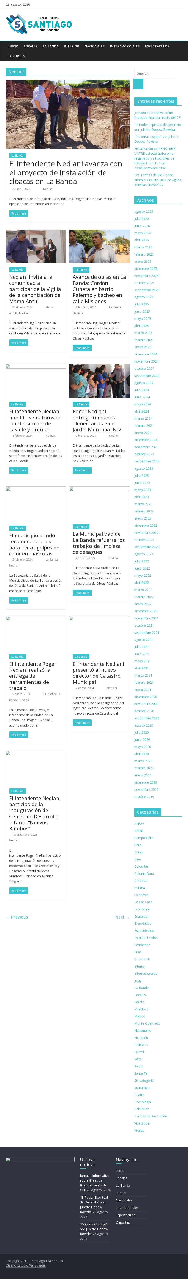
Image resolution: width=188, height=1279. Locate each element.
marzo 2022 (143, 589)
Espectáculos (157, 46)
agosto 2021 (143, 639)
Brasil (138, 830)
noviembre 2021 (146, 618)
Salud (138, 1066)
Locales (30, 46)
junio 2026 (142, 226)
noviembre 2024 (146, 361)
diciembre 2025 (145, 268)
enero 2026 (142, 261)
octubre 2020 (144, 711)
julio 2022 (141, 561)
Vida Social (142, 1123)
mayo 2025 (142, 318)
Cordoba (140, 880)
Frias (137, 952)
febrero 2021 (144, 682)
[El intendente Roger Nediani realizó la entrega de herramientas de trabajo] (36, 619)
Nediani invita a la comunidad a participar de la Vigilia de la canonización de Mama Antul (35, 289)
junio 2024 (142, 397)
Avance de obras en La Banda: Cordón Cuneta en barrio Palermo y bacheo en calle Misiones (99, 289)
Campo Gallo (144, 838)
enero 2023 (142, 518)
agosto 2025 (143, 297)
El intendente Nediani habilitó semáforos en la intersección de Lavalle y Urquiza (35, 420)
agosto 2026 (143, 211)
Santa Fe (140, 1073)
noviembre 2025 (146, 275)
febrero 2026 (144, 254)
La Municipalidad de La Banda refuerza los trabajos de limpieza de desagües (99, 542)
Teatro (139, 1095)
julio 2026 (141, 218)
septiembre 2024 (146, 375)
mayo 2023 (142, 490)
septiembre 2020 (146, 718)
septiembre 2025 (146, 290)
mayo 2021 (142, 661)
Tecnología (142, 1102)
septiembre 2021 (146, 632)
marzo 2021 (143, 675)
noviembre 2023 (146, 447)
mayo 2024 (142, 404)
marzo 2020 (143, 761)
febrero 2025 (144, 340)
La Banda (50, 46)
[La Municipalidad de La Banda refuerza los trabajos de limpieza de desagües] (99, 489)
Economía (141, 909)
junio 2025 (142, 311)
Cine (137, 859)
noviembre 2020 (146, 704)
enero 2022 (142, 604)
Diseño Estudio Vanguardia (26, 1265)
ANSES (139, 823)
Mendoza (141, 1009)
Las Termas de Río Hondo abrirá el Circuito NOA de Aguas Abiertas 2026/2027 (157, 180)
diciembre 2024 (145, 354)
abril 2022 (141, 582)
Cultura (139, 888)
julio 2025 (141, 304)
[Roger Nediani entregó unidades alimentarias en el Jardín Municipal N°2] (99, 366)
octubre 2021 (144, 625)
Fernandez (142, 945)
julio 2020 (141, 732)
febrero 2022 (144, 597)
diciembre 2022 (145, 525)
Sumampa (141, 1087)
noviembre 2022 (146, 532)
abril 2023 (141, 497)
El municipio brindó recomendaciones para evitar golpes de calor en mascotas (34, 544)
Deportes (16, 56)
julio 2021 (141, 647)
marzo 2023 (143, 504)
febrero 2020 (144, 768)
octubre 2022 (144, 540)
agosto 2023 (143, 468)
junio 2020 (142, 739)
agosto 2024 (143, 383)
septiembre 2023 (146, 461)
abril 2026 (141, 240)
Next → (122, 917)
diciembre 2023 (145, 440)
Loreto (139, 1002)
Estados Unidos (146, 938)
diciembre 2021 (145, 611)
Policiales (141, 1045)
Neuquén (141, 1037)
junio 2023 (142, 482)
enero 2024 (142, 432)
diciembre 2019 (145, 782)
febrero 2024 (144, 425)
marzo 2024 (143, 418)
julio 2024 (141, 390)
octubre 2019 (144, 796)
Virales (139, 1130)
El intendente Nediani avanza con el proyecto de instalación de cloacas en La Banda (65, 172)
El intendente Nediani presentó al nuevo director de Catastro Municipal (98, 672)
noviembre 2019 (146, 789)
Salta (138, 1059)
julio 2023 (141, 475)
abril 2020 (141, 754)
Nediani (48, 189)
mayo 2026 (142, 233)
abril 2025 (141, 325)
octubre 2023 (144, 454)
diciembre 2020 (145, 697)
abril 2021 (141, 668)
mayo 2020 (142, 746)
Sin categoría (144, 1080)
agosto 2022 (143, 554)
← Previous (17, 917)
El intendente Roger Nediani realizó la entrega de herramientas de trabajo (32, 676)
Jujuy (137, 980)
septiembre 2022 (146, 547)
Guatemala (142, 959)
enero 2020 (142, 775)
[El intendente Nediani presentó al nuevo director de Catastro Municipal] (99, 619)
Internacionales (125, 46)
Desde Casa (143, 902)
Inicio (13, 46)
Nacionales (95, 46)
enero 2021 (142, 689)
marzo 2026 (143, 247)
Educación (141, 916)
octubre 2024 (144, 368)
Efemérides (142, 923)
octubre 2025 (144, 283)
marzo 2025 (143, 333)
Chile (137, 845)
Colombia (141, 866)
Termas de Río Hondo (150, 1116)
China (138, 852)
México (139, 1016)
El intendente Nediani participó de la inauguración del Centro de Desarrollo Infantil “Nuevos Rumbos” (35, 813)
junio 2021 (142, 654)
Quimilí (139, 1052)
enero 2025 (142, 347)
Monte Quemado (147, 1023)
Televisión (141, 1109)
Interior (71, 46)
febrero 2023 (144, 511)
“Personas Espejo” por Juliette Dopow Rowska (94, 1229)
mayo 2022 (142, 575)
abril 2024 (141, 411)
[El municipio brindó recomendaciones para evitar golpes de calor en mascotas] (36, 489)
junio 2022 (142, 568)
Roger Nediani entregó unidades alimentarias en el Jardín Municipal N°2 (97, 420)
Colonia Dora (144, 873)
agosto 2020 (143, 725)
